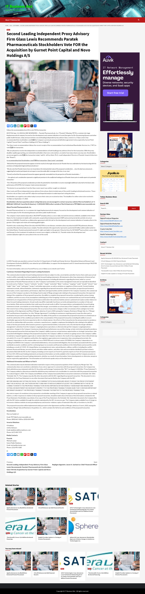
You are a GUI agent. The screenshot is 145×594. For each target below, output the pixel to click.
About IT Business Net (12, 20)
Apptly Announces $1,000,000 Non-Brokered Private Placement (119, 258)
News (8, 29)
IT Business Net (19, 6)
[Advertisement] (94, 8)
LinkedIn (54, 269)
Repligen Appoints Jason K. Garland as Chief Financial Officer (74, 463)
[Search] (139, 19)
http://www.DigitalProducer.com (111, 221)
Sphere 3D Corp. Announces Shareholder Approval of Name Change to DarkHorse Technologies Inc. (82, 539)
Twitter (62, 269)
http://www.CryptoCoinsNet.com (111, 231)
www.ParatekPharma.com (32, 269)
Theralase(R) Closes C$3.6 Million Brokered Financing (116, 271)
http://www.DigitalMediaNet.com (111, 226)
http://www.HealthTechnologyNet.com (113, 237)
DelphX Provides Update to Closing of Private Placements (49, 538)
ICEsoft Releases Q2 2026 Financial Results (51, 508)
